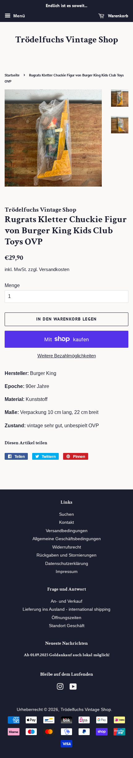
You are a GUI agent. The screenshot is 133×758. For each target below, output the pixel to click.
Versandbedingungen (67, 530)
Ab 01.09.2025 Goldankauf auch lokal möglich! (66, 655)
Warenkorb (117, 16)
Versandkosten (54, 269)
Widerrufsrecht (66, 547)
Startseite (12, 75)
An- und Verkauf (66, 601)
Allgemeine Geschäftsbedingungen (66, 538)
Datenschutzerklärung (66, 563)
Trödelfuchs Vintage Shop (66, 39)
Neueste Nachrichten (66, 643)
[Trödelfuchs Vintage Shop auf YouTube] (73, 688)
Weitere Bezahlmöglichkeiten (66, 355)
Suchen (66, 514)
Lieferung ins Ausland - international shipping (66, 609)
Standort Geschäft (66, 625)
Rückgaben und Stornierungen (66, 555)
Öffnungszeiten (66, 617)
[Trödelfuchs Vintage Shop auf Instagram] (60, 688)
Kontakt (66, 522)
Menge (12, 285)
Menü (18, 15)
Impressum (67, 571)
